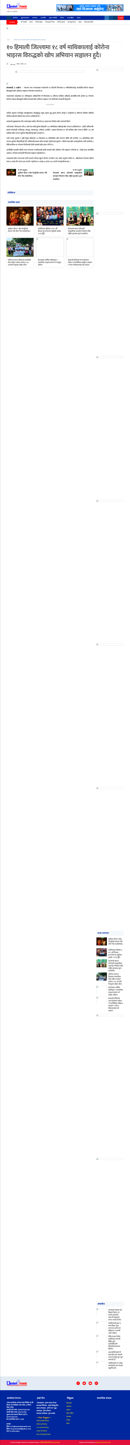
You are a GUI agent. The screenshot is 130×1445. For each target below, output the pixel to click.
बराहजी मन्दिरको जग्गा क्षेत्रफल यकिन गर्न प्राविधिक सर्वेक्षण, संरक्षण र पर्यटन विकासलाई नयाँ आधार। (80, 262)
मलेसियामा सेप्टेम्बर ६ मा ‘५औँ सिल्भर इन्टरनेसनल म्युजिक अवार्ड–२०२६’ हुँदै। (50, 231)
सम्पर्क (42, 1442)
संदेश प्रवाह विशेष (88, 22)
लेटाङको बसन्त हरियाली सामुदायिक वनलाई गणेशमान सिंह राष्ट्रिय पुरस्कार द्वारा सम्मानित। (79, 231)
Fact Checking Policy (43, 1434)
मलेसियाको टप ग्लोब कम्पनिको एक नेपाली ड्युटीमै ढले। (115, 1366)
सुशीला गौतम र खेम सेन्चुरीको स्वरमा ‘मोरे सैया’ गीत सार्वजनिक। (19, 230)
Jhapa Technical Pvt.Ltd (103, 1442)
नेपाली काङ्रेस (38, 22)
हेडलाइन (69, 1403)
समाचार (34, 17)
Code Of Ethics (41, 1430)
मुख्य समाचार (25, 17)
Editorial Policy (41, 1424)
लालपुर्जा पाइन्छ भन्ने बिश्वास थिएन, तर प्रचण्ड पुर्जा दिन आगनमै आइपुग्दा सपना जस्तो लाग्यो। (115, 1314)
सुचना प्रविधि (53, 17)
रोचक (68, 1420)
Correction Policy (42, 1427)
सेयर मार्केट (69, 1413)
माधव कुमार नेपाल (50, 22)
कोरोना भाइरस (61, 22)
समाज (68, 1409)
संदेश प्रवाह (12, 65)
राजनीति (43, 17)
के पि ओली (24, 22)
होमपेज (15, 17)
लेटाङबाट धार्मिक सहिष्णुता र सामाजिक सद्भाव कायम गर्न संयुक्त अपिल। (49, 262)
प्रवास (78, 17)
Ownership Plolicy (42, 1420)
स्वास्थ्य (68, 1416)
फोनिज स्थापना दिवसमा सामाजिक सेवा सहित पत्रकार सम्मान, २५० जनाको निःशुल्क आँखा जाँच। (19, 262)
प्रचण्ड (31, 22)
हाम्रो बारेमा (48, 1442)
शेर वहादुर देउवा (72, 22)
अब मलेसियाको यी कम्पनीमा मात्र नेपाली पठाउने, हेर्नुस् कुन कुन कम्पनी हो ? (115, 1356)
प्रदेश (67, 1423)
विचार (62, 17)
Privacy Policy (55, 1442)
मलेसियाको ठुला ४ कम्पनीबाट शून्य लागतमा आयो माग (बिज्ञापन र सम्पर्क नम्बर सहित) (114, 1328)
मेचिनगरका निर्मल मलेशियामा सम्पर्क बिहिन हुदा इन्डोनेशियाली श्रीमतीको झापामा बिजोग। (114, 1342)
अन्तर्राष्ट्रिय (70, 17)
